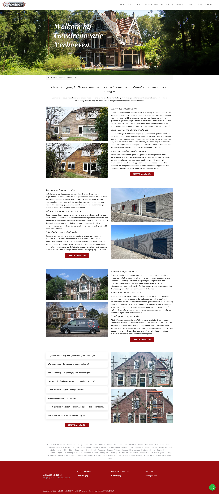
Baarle (109, 445)
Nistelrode (149, 445)
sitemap (84, 491)
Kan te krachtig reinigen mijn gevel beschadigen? (69, 373)
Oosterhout (123, 453)
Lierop (169, 453)
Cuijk (89, 447)
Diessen (125, 450)
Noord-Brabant (53, 445)
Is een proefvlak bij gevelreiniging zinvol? (66, 390)
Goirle (77, 450)
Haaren (95, 453)
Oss (95, 445)
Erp (154, 450)
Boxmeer (50, 447)
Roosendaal (144, 453)
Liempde (71, 447)
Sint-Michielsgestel (158, 453)
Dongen (103, 447)
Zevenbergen (69, 453)
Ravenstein (134, 453)
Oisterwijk (113, 453)
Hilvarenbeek (134, 450)
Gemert (59, 450)
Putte (158, 455)
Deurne (95, 447)
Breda (62, 445)
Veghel (59, 453)
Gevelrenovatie (135, 4)
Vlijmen (117, 450)
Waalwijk (139, 455)
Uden (81, 455)
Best (156, 445)
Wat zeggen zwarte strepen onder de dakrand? (68, 364)
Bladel (168, 445)
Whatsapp (209, 4)
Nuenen (79, 453)
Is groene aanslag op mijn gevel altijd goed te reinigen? (72, 355)
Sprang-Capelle (128, 455)
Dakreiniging (167, 4)
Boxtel (58, 447)
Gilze (66, 450)
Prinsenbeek (81, 447)
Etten (126, 447)
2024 (55, 491)
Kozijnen (179, 4)
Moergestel (104, 453)
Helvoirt (111, 455)
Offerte (189, 4)
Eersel (110, 447)
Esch (64, 447)
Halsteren (132, 445)
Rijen (71, 450)
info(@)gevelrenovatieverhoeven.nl (56, 478)
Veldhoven (102, 455)
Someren (51, 455)
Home (122, 4)
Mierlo (52, 450)
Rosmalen (101, 450)
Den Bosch (88, 445)
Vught (117, 455)
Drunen (110, 450)
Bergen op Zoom (120, 445)
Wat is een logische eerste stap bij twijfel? (66, 415)
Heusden (102, 445)
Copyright (46, 491)
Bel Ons (199, 4)
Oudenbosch (91, 450)
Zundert (110, 458)
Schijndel (160, 450)
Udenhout (74, 455)
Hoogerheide (149, 455)
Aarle (162, 445)
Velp (83, 450)
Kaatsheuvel (146, 450)
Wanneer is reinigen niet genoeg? (63, 398)
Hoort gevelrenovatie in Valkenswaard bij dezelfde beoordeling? (76, 407)
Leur (131, 447)
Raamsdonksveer (156, 447)
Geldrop (168, 447)
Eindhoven (71, 445)
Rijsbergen (166, 455)
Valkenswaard (90, 455)
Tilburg (79, 445)
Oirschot (87, 453)
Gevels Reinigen (152, 4)
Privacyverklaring (96, 491)
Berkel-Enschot (62, 455)
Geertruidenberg (141, 447)
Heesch (141, 445)
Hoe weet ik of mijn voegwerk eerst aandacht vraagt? (71, 381)
